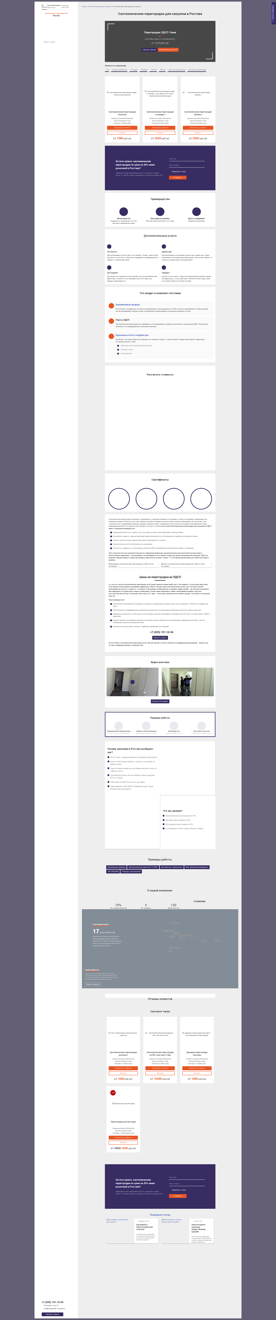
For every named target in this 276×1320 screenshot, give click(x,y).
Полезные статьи (160, 1214)
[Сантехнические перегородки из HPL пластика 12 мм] (160, 1034)
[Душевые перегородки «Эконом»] (197, 1034)
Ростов (56, 15)
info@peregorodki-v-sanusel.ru (54, 1308)
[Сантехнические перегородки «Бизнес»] (198, 94)
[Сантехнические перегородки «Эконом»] (122, 94)
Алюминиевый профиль (128, 304)
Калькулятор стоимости (122, 127)
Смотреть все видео (160, 701)
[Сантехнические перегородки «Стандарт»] (160, 94)
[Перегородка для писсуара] (123, 1103)
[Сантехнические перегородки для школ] (123, 1034)
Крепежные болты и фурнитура (132, 335)
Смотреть (122, 133)
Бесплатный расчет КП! (168, 50)
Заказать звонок (52, 1314)
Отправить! (177, 178)
